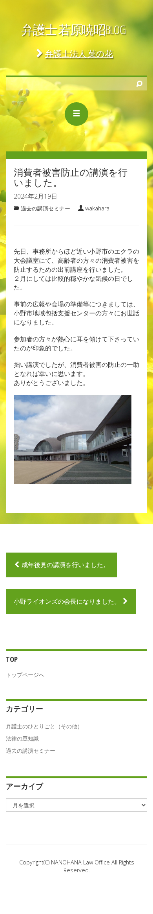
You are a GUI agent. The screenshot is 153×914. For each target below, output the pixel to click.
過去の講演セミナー (45, 208)
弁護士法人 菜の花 (79, 53)
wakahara (97, 208)
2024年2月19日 (35, 196)
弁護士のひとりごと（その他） (44, 726)
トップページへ (25, 674)
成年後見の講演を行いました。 (64, 564)
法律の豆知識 (22, 738)
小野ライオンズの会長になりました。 (68, 601)
